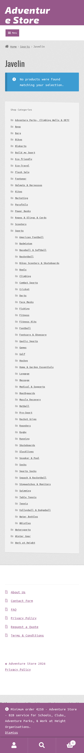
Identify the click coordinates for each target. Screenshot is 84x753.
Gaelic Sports (28, 341)
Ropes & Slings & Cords (30, 217)
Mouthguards (27, 393)
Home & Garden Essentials (36, 367)
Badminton (25, 243)
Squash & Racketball (32, 477)
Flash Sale (22, 172)
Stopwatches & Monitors (35, 484)
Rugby (23, 432)
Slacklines (26, 451)
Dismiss (11, 732)
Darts (23, 295)
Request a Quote (24, 627)
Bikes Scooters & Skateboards (39, 263)
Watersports (23, 529)
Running (24, 438)
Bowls (23, 269)
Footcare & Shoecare (32, 334)
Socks (23, 464)
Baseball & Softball (32, 250)
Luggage (24, 373)
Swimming (25, 490)
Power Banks (23, 211)
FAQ (13, 609)
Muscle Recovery (30, 399)
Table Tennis (27, 497)
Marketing (21, 198)
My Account (14, 745)
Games (23, 347)
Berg (18, 133)
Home (13, 46)
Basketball (26, 256)
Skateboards (27, 445)
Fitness (24, 315)
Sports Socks (27, 471)
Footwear (21, 178)
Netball (24, 406)
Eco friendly (23, 159)
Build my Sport (25, 152)
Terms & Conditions (27, 635)
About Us (18, 592)
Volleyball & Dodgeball (35, 510)
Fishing (24, 308)
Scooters (21, 224)
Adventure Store (27, 14)
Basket (65, 741)
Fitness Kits (27, 321)
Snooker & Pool (29, 458)
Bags (18, 126)
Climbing (25, 276)
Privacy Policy (23, 618)
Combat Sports (28, 282)
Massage (24, 380)
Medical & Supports (32, 386)
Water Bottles (28, 516)
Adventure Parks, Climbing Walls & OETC (42, 120)
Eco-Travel (22, 165)
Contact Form (22, 600)
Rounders (25, 425)
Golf (22, 354)
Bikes (18, 139)
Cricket (24, 289)
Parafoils (21, 204)
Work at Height (25, 542)
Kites (18, 191)
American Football (31, 237)
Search (42, 745)
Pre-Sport (25, 412)
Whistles (25, 523)
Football (25, 328)
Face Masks (26, 302)
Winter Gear (23, 536)
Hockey (23, 360)
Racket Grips (27, 419)
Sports (25, 46)
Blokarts (21, 146)
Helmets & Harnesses (28, 185)
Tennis (23, 503)
